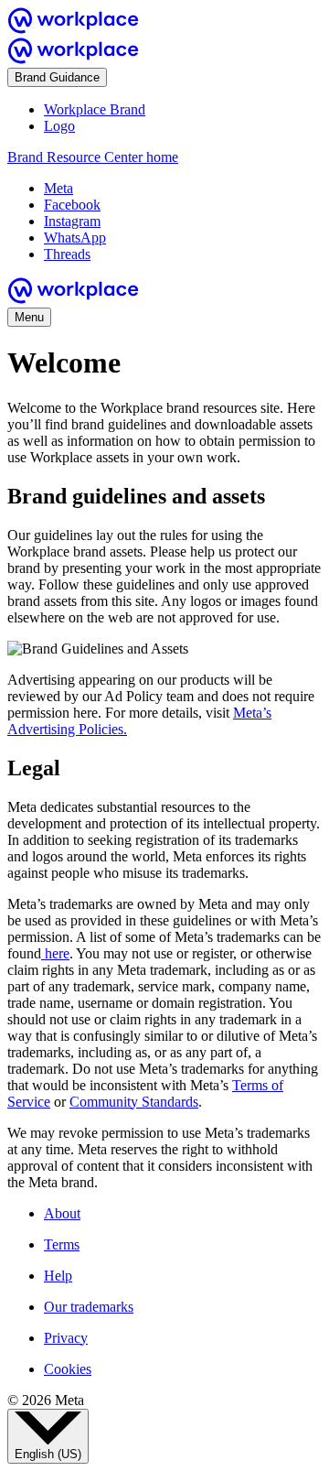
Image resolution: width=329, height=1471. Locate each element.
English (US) (48, 1454)
